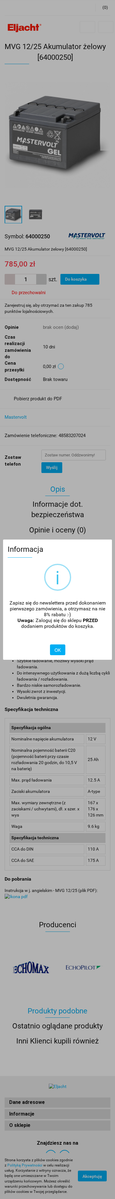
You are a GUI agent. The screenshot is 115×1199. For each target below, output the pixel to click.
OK (58, 650)
